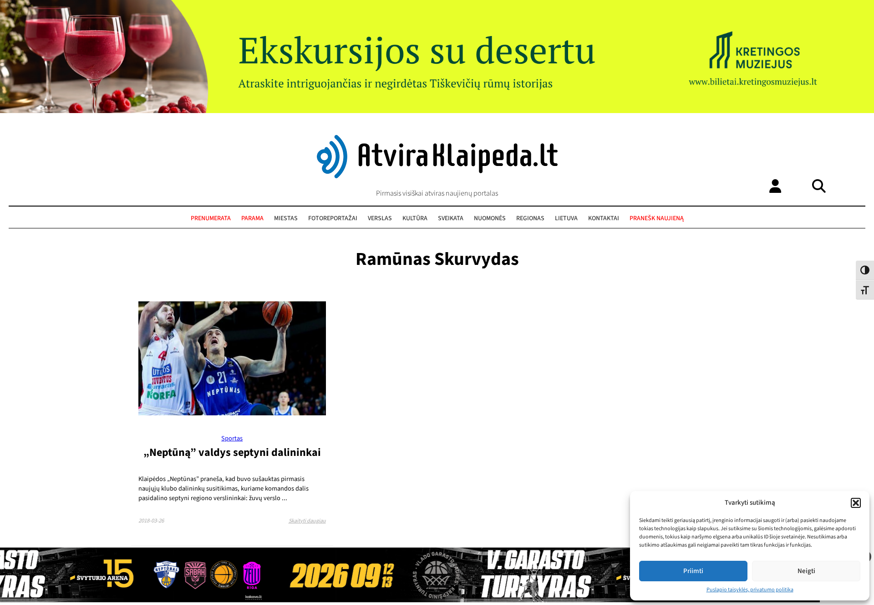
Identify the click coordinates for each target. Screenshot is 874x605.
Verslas (380, 218)
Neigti (806, 571)
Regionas (530, 218)
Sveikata (450, 218)
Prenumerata (211, 218)
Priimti (693, 571)
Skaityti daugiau (307, 521)
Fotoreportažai (332, 218)
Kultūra (414, 218)
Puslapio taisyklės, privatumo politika (749, 590)
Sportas (232, 438)
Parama (252, 218)
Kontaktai (603, 218)
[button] (855, 502)
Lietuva (566, 218)
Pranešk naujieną (657, 218)
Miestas (286, 218)
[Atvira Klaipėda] (437, 176)
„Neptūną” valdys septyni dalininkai (232, 452)
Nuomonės (490, 218)
